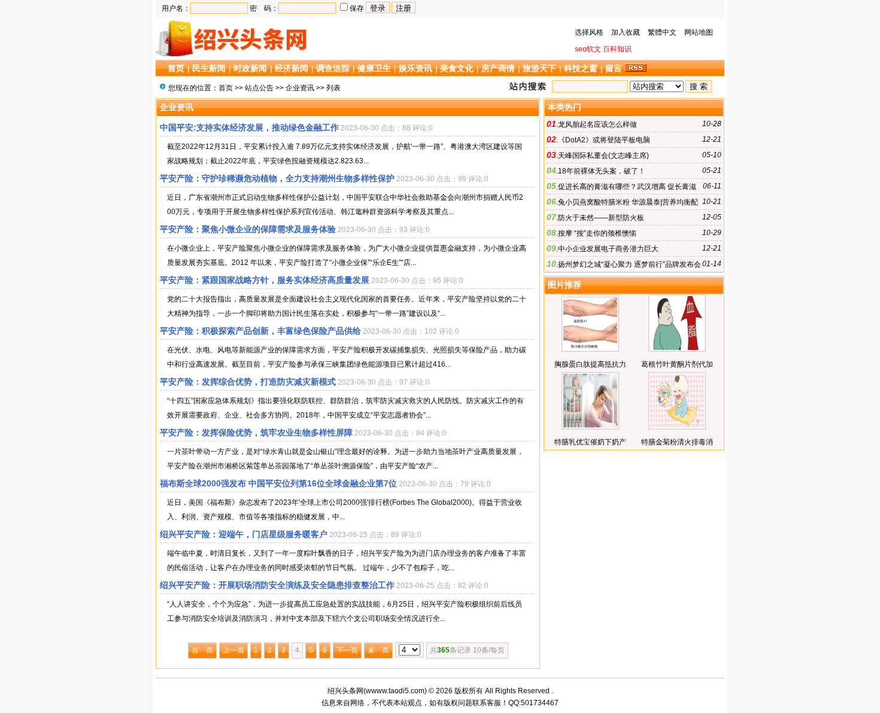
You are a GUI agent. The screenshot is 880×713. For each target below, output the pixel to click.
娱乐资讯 (415, 68)
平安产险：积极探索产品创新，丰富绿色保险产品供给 (260, 331)
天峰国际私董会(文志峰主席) (603, 155)
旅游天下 (539, 68)
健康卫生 (374, 68)
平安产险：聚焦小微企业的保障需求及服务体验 (248, 229)
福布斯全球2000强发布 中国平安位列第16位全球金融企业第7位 (278, 483)
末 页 (378, 650)
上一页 (233, 650)
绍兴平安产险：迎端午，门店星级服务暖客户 (243, 534)
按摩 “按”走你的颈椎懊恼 (597, 233)
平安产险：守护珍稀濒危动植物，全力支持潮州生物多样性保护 (277, 178)
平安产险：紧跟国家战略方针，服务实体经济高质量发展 (264, 280)
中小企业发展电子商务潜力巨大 (608, 249)
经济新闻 (291, 68)
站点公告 (259, 88)
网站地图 (698, 32)
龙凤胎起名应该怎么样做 (597, 124)
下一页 (347, 650)
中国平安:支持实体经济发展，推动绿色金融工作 (249, 127)
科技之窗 (580, 68)
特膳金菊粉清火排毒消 (677, 442)
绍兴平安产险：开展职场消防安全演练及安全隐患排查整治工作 (277, 585)
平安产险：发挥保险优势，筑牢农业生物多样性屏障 (256, 432)
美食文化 (457, 68)
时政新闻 (250, 68)
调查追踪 (333, 68)
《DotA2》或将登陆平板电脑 (604, 140)
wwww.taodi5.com (395, 691)
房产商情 (498, 68)
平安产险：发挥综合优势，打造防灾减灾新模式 (248, 381)
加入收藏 (625, 32)
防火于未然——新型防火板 (601, 218)
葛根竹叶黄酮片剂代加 (677, 364)
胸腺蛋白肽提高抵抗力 (590, 364)
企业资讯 (300, 88)
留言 (613, 68)
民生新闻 (209, 68)
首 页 (202, 650)
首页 (176, 68)
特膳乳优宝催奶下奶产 (590, 442)
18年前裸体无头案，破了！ (601, 171)
